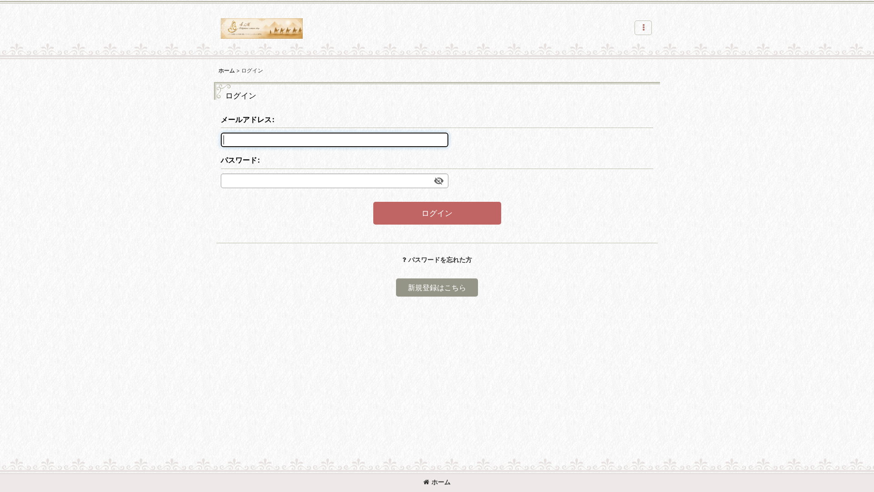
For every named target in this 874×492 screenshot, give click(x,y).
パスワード (239, 159)
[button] (643, 27)
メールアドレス (246, 119)
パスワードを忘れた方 (440, 259)
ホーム (441, 482)
